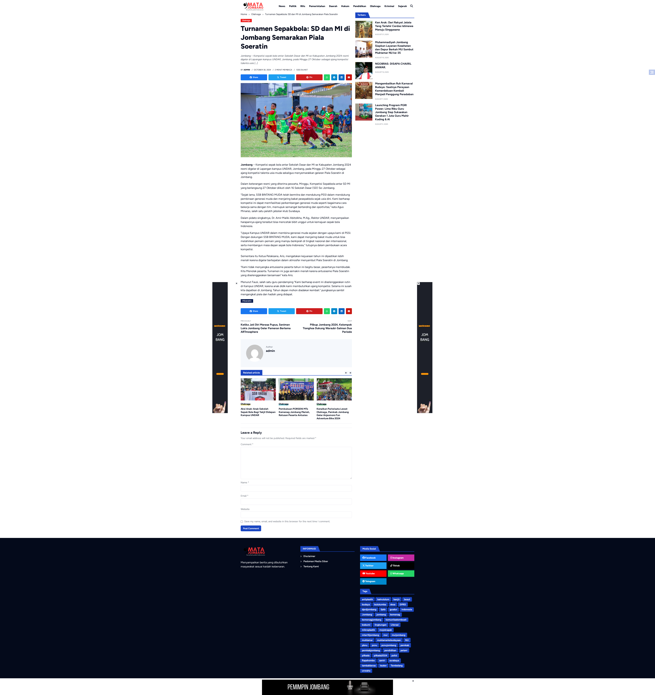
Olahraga (375, 6)
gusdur (393, 609)
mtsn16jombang (370, 635)
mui (385, 635)
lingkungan (381, 624)
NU (407, 640)
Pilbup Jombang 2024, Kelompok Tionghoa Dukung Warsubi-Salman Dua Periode (327, 328)
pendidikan (390, 650)
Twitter (369, 565)
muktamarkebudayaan (389, 640)
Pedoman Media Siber (315, 561)
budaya (366, 604)
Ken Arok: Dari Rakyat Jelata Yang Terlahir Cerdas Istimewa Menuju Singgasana (394, 26)
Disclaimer (309, 556)
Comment (247, 444)
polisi (394, 655)
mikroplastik (368, 629)
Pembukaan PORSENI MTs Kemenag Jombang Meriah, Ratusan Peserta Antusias (256, 412)
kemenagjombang (371, 619)
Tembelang (397, 665)
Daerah (333, 6)
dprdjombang (369, 609)
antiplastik (367, 599)
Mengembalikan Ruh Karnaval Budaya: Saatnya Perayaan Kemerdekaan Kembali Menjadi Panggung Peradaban (394, 89)
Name (245, 482)
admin (270, 351)
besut (407, 599)
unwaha (366, 670)
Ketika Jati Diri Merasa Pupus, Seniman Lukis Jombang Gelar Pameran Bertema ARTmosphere (266, 328)
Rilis (302, 6)
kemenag (395, 614)
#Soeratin (247, 301)
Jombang (367, 614)
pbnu (364, 645)
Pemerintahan (317, 6)
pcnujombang (388, 645)
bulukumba (380, 604)
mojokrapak (385, 629)
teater (383, 665)
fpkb (383, 609)
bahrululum (383, 599)
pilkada (365, 655)
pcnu (374, 645)
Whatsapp (398, 573)
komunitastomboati (396, 619)
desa (392, 604)
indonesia (407, 609)
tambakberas (369, 665)
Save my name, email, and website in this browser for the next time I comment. (287, 521)
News (282, 6)
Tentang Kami (311, 566)
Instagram (398, 557)
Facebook (370, 557)
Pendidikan (359, 6)
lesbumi (366, 624)
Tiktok (396, 565)
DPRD (403, 604)
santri (382, 660)
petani (404, 650)
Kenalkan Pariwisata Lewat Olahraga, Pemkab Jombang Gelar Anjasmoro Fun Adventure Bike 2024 (295, 413)
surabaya (394, 660)
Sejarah (402, 6)
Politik (292, 6)
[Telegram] (334, 77)
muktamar (367, 640)
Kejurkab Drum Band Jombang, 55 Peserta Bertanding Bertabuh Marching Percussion (334, 412)
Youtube (370, 573)
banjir (397, 599)
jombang (381, 614)
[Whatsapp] (327, 77)
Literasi (395, 624)
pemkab (405, 645)
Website (245, 509)
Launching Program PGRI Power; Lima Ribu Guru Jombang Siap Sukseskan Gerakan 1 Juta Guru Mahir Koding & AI (392, 112)
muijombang (398, 635)
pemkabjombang (371, 650)
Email (244, 495)
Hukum (345, 6)
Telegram (370, 581)
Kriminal (389, 6)
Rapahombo (368, 660)
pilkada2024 (380, 655)
